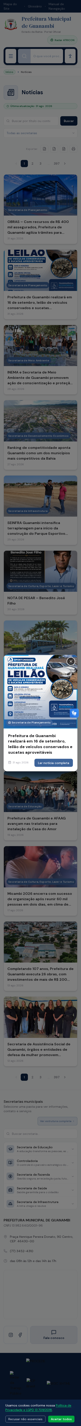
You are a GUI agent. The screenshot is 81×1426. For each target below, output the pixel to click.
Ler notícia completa (53, 763)
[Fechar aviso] (71, 661)
